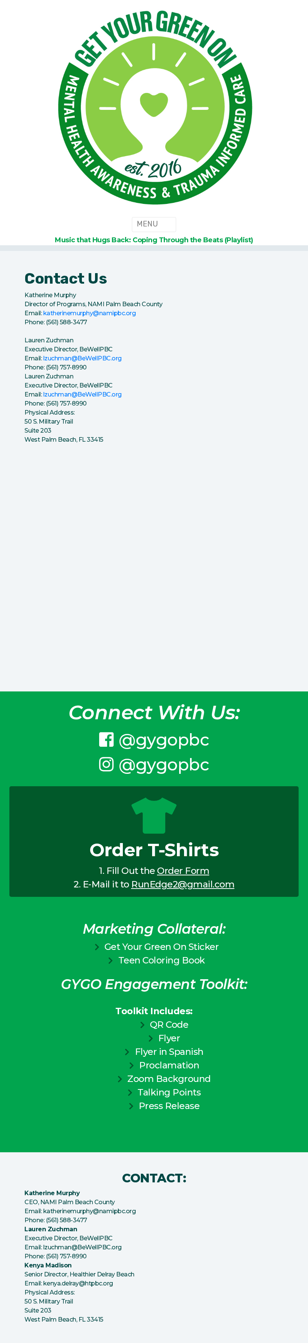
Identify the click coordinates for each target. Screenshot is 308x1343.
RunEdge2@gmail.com (182, 884)
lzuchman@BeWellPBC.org (82, 358)
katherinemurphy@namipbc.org (89, 313)
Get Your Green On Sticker (161, 946)
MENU (148, 223)
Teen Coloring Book (161, 960)
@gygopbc (164, 739)
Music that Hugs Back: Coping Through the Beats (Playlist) (154, 240)
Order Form (183, 870)
